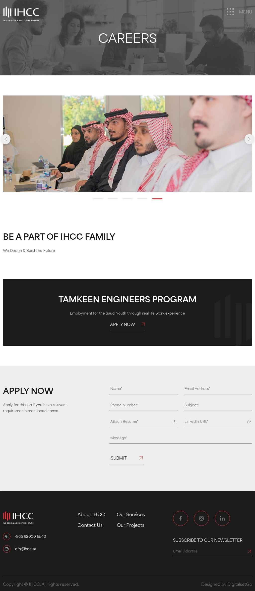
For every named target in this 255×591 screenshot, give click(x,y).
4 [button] (142, 198)
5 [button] (157, 198)
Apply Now (122, 324)
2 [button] (113, 198)
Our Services (131, 514)
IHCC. (35, 584)
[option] (127, 143)
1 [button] (98, 198)
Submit (119, 458)
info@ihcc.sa (25, 548)
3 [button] (127, 198)
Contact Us (90, 525)
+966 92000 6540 (30, 536)
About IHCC (91, 514)
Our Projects (130, 525)
